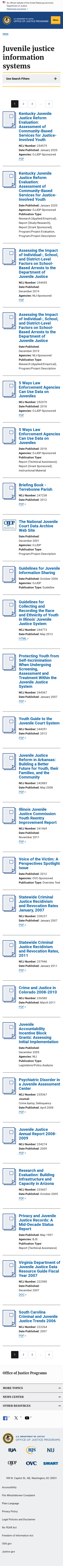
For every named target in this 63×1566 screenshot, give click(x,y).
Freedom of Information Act (17, 1535)
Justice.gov (8, 1551)
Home (5, 34)
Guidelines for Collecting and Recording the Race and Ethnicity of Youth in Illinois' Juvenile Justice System (38, 613)
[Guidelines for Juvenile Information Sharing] (9, 582)
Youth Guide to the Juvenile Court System (39, 720)
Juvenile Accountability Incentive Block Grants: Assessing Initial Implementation (38, 1033)
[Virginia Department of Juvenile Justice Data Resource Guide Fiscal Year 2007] (9, 1276)
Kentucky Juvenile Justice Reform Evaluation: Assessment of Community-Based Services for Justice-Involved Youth (37, 126)
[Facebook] (6, 1419)
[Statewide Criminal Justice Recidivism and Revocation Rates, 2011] (9, 956)
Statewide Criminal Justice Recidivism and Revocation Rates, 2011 (39, 949)
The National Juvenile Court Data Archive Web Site (38, 526)
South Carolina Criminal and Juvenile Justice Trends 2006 (38, 1316)
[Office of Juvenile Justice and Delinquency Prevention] (12, 1466)
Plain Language (10, 1503)
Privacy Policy (10, 1511)
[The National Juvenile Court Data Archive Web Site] (9, 525)
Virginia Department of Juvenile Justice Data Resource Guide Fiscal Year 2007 (39, 1269)
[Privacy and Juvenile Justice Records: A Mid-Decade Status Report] (9, 1229)
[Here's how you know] (31, 6)
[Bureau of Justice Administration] (12, 1452)
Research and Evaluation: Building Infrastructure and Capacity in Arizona (36, 1177)
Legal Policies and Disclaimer (18, 1519)
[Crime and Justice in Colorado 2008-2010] (9, 1001)
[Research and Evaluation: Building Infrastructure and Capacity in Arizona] (9, 1184)
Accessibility (9, 1487)
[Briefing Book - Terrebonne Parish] (9, 498)
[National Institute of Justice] (50, 1452)
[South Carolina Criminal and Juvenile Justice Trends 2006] (9, 1325)
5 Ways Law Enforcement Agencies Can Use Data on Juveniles (39, 389)
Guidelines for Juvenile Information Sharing (39, 570)
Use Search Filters (18, 78)
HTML (23, 638)
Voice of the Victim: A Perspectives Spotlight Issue (39, 863)
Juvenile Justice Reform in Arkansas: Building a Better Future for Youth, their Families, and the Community (38, 766)
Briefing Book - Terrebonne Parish (35, 487)
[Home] (31, 20)
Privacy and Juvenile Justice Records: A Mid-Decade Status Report (37, 1222)
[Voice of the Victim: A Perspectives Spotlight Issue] (9, 872)
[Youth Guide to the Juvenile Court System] (9, 732)
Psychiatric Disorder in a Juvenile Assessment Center (39, 1084)
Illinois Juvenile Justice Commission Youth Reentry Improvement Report (38, 816)
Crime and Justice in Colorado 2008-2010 (38, 989)
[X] (17, 1419)
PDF (21, 158)
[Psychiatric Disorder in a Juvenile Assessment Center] (9, 1093)
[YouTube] (28, 1419)
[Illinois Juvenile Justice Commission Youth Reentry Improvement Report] (9, 823)
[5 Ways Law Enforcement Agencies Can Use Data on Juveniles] (9, 396)
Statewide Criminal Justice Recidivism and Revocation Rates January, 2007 (38, 903)
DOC (22, 1294)
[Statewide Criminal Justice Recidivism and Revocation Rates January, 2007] (9, 910)
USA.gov (7, 1543)
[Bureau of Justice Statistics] (31, 1454)
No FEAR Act (9, 1527)
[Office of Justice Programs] (7, 20)
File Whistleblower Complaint (18, 1495)
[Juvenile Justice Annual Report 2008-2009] (9, 1143)
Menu (55, 20)
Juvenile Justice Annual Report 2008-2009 (37, 1134)
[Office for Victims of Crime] (31, 1465)
